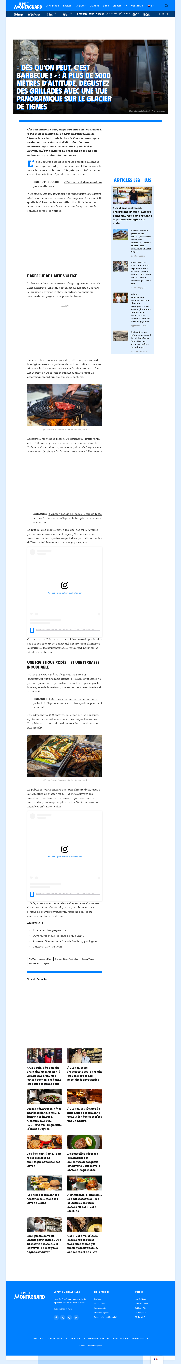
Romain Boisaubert (38, 979)
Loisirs (67, 5)
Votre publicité (100, 1308)
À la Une (32, 959)
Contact (97, 1299)
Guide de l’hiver (141, 1303)
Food (106, 5)
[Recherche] (166, 6)
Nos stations (34, 964)
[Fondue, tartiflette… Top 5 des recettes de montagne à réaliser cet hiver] (44, 1142)
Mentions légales (101, 1312)
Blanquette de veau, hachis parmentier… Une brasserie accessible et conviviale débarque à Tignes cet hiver (44, 1244)
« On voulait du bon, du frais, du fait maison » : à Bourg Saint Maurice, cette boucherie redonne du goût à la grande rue (44, 1075)
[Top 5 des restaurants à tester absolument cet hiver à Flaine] (44, 1183)
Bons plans (52, 5)
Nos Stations (18, 14)
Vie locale (137, 5)
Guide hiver (146, 14)
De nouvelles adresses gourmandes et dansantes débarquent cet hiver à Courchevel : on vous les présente (83, 1161)
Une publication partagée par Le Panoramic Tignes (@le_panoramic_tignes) (69, 629)
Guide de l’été (140, 1308)
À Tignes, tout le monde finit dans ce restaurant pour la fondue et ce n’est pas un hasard (84, 1114)
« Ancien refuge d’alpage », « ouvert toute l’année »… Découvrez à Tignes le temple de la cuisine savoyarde (67, 518)
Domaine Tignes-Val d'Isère (66, 959)
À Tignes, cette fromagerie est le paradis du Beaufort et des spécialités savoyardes (84, 1073)
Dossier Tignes (88, 959)
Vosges (100, 14)
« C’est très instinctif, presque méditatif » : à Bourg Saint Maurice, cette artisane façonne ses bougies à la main (132, 215)
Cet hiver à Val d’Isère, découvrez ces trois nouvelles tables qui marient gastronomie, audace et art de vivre (82, 1244)
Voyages (81, 5)
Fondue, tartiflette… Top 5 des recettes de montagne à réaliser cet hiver (44, 1159)
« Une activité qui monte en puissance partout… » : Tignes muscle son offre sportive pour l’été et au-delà (67, 703)
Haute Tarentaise (34, 14)
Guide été (135, 14)
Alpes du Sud (67, 14)
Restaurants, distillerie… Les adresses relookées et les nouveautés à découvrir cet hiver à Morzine (84, 1203)
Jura (91, 14)
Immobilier (120, 5)
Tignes (32, 138)
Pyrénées (82, 14)
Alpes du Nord (51, 14)
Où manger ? (112, 14)
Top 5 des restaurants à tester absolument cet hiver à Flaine (43, 1198)
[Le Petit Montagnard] (28, 5)
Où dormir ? (125, 14)
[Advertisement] (90, 28)
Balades (94, 5)
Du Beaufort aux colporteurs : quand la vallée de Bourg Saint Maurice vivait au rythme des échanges (141, 340)
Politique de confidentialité (105, 1317)
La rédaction (99, 1303)
